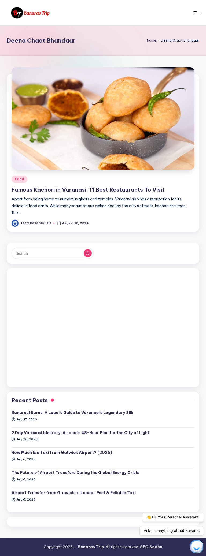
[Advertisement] (103, 327)
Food (19, 179)
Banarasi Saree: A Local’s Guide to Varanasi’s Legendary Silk (72, 412)
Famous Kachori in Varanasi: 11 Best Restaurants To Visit (88, 189)
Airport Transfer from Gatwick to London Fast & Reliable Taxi (74, 492)
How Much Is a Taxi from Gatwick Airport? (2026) (62, 452)
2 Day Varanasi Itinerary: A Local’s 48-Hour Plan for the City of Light (80, 432)
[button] (88, 253)
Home (151, 40)
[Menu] (196, 12)
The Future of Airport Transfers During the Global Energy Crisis (75, 472)
